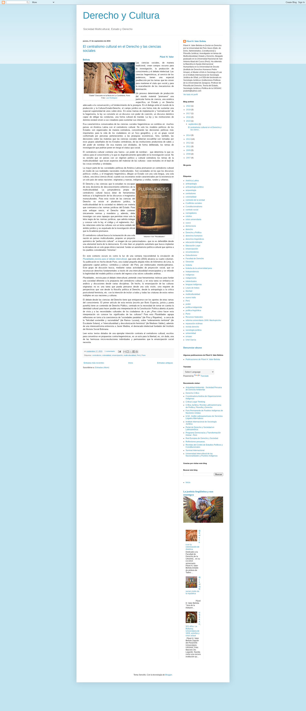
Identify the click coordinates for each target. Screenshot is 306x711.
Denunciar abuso (192, 347)
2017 (188, 113)
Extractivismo (191, 255)
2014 (188, 135)
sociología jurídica (193, 330)
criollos (189, 216)
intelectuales (191, 281)
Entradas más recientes (94, 363)
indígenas (190, 275)
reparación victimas (194, 323)
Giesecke (190, 262)
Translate (204, 376)
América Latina (192, 180)
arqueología (191, 190)
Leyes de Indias (192, 288)
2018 (188, 110)
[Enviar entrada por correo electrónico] (119, 351)
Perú (139, 355)
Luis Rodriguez (111, 98)
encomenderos (192, 252)
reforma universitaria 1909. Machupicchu (203, 320)
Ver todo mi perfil (190, 94)
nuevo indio (191, 297)
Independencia (192, 271)
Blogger (168, 675)
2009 (188, 150)
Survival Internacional (195, 450)
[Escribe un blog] (127, 351)
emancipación (117, 355)
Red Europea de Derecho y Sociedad (202, 438)
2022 (188, 106)
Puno (144, 355)
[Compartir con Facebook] (133, 351)
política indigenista (194, 307)
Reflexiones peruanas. (195, 442)
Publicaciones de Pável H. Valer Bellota (203, 359)
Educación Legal (193, 245)
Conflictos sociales (194, 203)
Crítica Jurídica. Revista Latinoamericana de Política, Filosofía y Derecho (203, 406)
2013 (188, 139)
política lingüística (193, 310)
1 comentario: (110, 351)
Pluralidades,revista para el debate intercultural (105, 259)
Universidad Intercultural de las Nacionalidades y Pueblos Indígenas (202, 454)
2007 (188, 158)
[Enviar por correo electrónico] (124, 351)
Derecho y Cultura (121, 15)
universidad (191, 333)
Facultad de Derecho (195, 258)
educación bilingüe (194, 242)
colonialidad (106, 355)
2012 (188, 143)
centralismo (96, 355)
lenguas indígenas (194, 284)
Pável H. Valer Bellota (196, 41)
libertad (189, 291)
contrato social (192, 210)
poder (188, 304)
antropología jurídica (195, 187)
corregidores (191, 213)
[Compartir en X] (130, 351)
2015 (188, 121)
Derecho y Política (193, 232)
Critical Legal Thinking (195, 402)
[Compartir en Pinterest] (136, 351)
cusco (188, 223)
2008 (188, 154)
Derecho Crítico (192, 393)
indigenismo (191, 278)
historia (189, 265)
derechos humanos (194, 236)
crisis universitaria (193, 219)
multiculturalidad (130, 355)
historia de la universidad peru (199, 268)
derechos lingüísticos (195, 239)
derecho (189, 229)
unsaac (189, 336)
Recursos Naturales (194, 317)
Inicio (130, 363)
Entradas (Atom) (102, 367)
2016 (188, 117)
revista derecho (192, 327)
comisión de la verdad (195, 200)
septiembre (193, 124)
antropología (191, 184)
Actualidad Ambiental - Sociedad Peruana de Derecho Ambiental (204, 388)
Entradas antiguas (165, 363)
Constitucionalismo (194, 206)
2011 (188, 146)
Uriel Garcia (191, 340)
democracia (191, 226)
